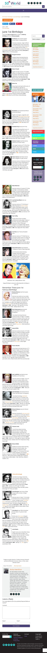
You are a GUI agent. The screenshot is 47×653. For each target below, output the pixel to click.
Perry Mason (8, 419)
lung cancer (19, 324)
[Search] (43, 6)
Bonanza (7, 402)
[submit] (43, 36)
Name (4, 621)
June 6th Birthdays (36, 48)
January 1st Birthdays (37, 105)
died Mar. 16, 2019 (10, 422)
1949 (3, 506)
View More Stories (37, 67)
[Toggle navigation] (23, 10)
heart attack (17, 341)
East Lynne (20, 516)
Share (6, 23)
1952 (23, 542)
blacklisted (24, 396)
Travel (38, 152)
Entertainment (38, 135)
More (38, 148)
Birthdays (10, 16)
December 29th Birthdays (37, 121)
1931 (3, 526)
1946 (7, 95)
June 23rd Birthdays (36, 54)
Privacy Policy (16, 640)
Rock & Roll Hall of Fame (24, 116)
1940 (16, 322)
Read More (36, 51)
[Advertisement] (16, 103)
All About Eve (8, 303)
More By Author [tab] (17, 566)
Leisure (38, 145)
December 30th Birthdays (37, 115)
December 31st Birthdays (37, 109)
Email (18, 621)
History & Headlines (38, 142)
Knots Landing (24, 205)
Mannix (11, 402)
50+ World (4, 16)
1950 (17, 152)
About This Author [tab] (7, 566)
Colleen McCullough (17, 474)
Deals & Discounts (38, 132)
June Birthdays (17, 16)
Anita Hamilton (16, 569)
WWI (27, 541)
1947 (20, 122)
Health (38, 138)
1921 (27, 454)
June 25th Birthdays (36, 60)
